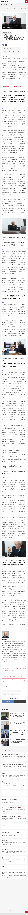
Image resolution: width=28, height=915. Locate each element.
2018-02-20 (4, 41)
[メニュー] (26, 1)
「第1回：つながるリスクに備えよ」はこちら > (14, 86)
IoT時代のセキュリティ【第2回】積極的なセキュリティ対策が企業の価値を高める (13, 37)
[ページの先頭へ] (26, 912)
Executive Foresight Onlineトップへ (6, 910)
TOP (1, 8)
